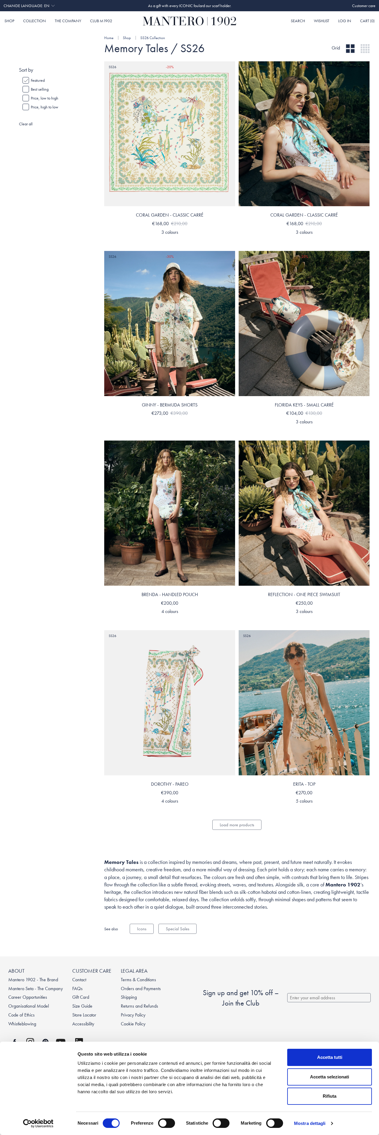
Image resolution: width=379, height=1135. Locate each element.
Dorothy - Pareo (170, 784)
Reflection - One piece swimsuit (304, 594)
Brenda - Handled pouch (170, 594)
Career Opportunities (27, 997)
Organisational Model (28, 1006)
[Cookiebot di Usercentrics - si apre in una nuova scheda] (38, 1123)
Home (108, 37)
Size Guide (82, 1006)
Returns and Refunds (139, 1006)
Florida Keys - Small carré (304, 405)
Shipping (129, 997)
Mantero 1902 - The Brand (33, 979)
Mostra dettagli (310, 1123)
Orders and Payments (141, 988)
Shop (127, 37)
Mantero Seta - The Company (35, 988)
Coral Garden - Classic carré (169, 215)
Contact (79, 979)
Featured (38, 80)
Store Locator (84, 1015)
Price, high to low (44, 107)
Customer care (363, 5)
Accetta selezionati (329, 1076)
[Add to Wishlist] (229, 67)
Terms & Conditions (138, 979)
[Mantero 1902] (189, 21)
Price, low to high (44, 98)
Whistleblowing (22, 1024)
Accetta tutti (329, 1057)
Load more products (237, 825)
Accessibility (83, 1024)
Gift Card (80, 997)
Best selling (40, 89)
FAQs (77, 988)
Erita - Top (304, 784)
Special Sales (177, 929)
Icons (141, 929)
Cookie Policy (133, 1024)
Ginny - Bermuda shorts (169, 405)
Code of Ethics (21, 1015)
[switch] (166, 1123)
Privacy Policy (133, 1015)
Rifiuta (329, 1096)
